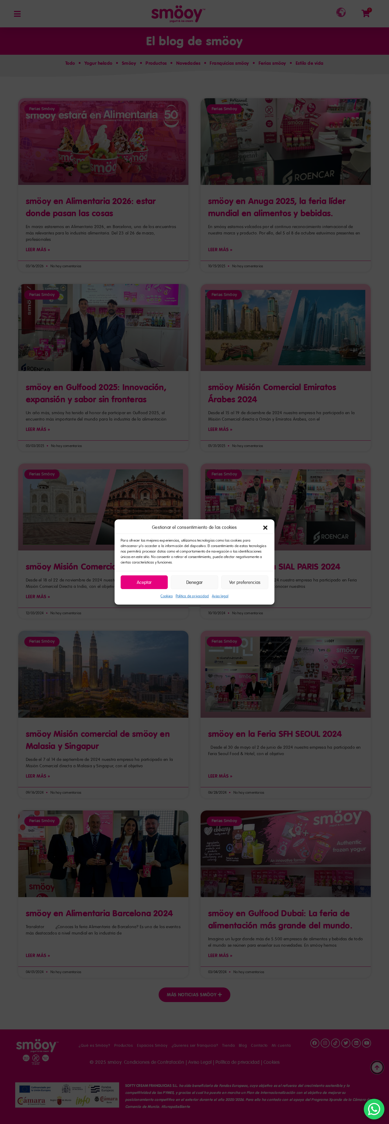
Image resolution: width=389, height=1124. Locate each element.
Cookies (166, 596)
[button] (265, 528)
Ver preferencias (244, 582)
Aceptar (144, 582)
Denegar (194, 582)
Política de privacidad (192, 596)
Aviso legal (220, 596)
